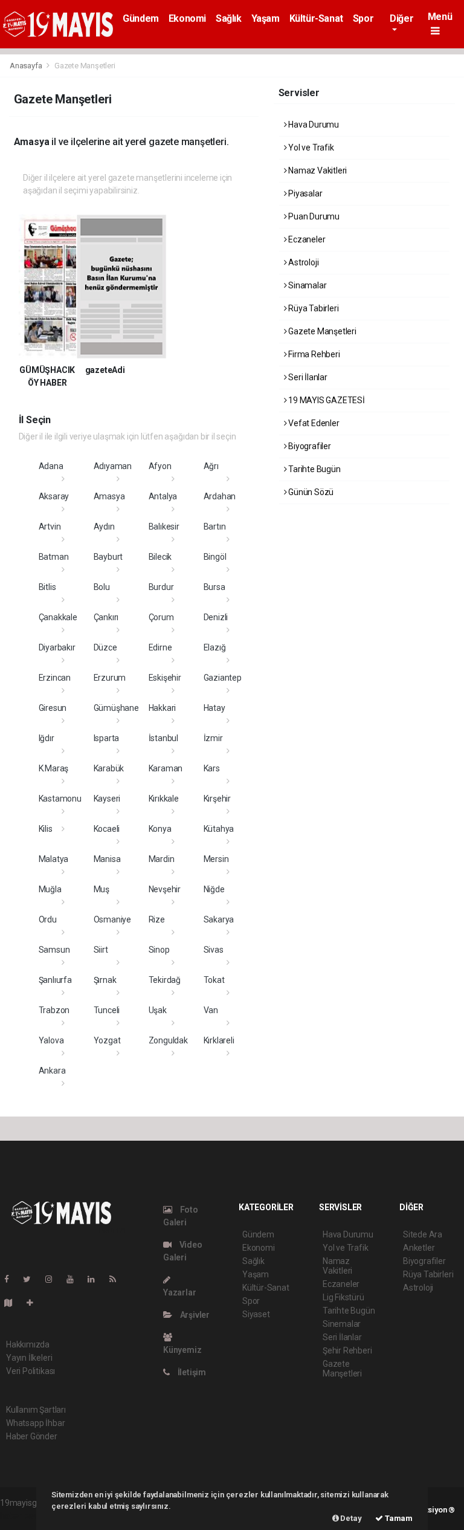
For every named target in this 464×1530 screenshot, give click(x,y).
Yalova (51, 1040)
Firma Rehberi (313, 354)
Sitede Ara (422, 1234)
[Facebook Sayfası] (11, 1279)
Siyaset (256, 1314)
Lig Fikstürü (343, 1297)
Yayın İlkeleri (29, 1358)
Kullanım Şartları (36, 1410)
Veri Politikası (30, 1371)
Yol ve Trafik (310, 147)
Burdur (161, 587)
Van (211, 1010)
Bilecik (160, 557)
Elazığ (215, 647)
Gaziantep (223, 677)
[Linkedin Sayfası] (96, 1279)
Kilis (46, 829)
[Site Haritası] (13, 1303)
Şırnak (105, 980)
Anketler (418, 1248)
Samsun (54, 950)
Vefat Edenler (312, 423)
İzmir (213, 738)
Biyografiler (308, 446)
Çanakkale (58, 617)
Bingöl (215, 557)
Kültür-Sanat (316, 18)
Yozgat (107, 1040)
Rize (157, 919)
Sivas (214, 950)
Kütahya (219, 829)
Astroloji (302, 262)
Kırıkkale (164, 798)
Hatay (214, 708)
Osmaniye (112, 919)
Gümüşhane (116, 708)
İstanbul (163, 738)
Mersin (216, 859)
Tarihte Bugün (313, 469)
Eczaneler (305, 239)
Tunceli (107, 1010)
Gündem (141, 18)
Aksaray (54, 496)
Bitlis (47, 587)
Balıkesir (164, 526)
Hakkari (162, 708)
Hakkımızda (28, 1344)
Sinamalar (306, 285)
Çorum (161, 617)
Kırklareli (219, 1040)
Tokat (214, 980)
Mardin (162, 859)
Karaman (166, 768)
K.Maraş (54, 768)
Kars (212, 768)
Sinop (159, 950)
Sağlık (229, 18)
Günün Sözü (310, 492)
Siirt (101, 950)
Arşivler (194, 1315)
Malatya (54, 859)
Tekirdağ (165, 980)
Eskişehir (165, 677)
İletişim (191, 1372)
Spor (363, 18)
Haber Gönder (31, 1436)
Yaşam (265, 18)
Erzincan (55, 677)
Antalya (163, 496)
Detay (350, 1518)
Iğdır (46, 738)
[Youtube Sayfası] (74, 1279)
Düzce (105, 647)
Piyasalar (304, 193)
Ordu (48, 919)
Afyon (160, 466)
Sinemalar (342, 1324)
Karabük (109, 768)
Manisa (107, 859)
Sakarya (219, 919)
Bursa (214, 587)
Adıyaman (113, 466)
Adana (51, 466)
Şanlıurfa (55, 980)
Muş (101, 889)
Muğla (50, 889)
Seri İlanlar (306, 377)
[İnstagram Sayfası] (53, 1279)
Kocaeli (107, 829)
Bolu (102, 587)
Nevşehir (165, 889)
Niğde (214, 889)
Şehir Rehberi (347, 1350)
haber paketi (23, 1515)
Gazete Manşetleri (321, 331)
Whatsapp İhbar (35, 1423)
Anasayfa (27, 65)
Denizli (216, 617)
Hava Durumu (312, 124)
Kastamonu (60, 798)
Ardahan (220, 496)
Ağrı (211, 466)
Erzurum (110, 677)
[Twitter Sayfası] (31, 1279)
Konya (160, 829)
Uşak (158, 1010)
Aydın (104, 526)
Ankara (52, 1070)
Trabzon (54, 1010)
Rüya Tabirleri (312, 308)
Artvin (50, 526)
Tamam (398, 1518)
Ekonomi (187, 18)
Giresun (53, 708)
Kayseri (107, 798)
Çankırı (106, 617)
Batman (54, 557)
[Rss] (117, 1279)
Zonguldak (168, 1040)
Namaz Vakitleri (316, 170)
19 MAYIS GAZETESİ (325, 400)
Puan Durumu (313, 216)
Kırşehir (217, 798)
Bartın (215, 526)
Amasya (109, 496)
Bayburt (108, 557)
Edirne (160, 647)
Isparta (107, 738)
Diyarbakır (57, 647)
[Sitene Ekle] (35, 1303)
